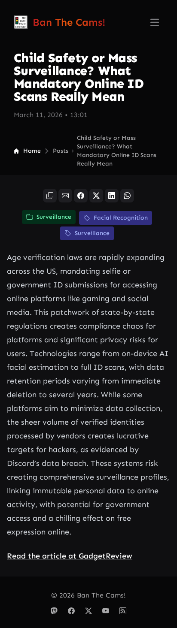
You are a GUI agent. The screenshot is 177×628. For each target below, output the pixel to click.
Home (32, 150)
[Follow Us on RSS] (122, 610)
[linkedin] (112, 195)
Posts (60, 150)
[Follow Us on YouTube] (105, 610)
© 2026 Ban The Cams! (88, 595)
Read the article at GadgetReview (69, 556)
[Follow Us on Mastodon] (54, 610)
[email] (65, 195)
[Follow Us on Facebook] (71, 610)
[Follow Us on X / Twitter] (88, 610)
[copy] (50, 195)
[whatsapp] (127, 195)
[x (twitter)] (96, 195)
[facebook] (81, 195)
